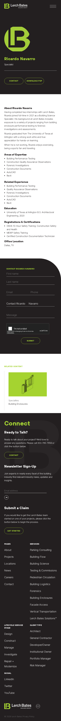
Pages (7, 544)
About (7, 549)
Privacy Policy (28, 716)
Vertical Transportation (43, 611)
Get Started (13, 530)
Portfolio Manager (40, 658)
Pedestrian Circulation (42, 577)
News (7, 570)
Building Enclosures (41, 597)
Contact (13, 80)
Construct (10, 640)
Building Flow (38, 556)
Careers (8, 577)
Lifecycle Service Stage (13, 626)
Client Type (36, 625)
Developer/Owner (40, 644)
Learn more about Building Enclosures (30, 392)
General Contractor (41, 638)
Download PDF (34, 80)
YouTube (9, 692)
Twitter (8, 686)
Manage (9, 647)
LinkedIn (9, 679)
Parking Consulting (41, 549)
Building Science (39, 563)
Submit (30, 340)
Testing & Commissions (43, 570)
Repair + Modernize (10, 664)
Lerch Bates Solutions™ (43, 618)
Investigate (10, 654)
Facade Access (39, 604)
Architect (35, 631)
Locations (10, 563)
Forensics (35, 590)
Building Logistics (40, 584)
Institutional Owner (41, 651)
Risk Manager (38, 665)
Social (7, 673)
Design (8, 633)
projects (32, 122)
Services (34, 544)
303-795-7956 (44, 443)
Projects (9, 556)
